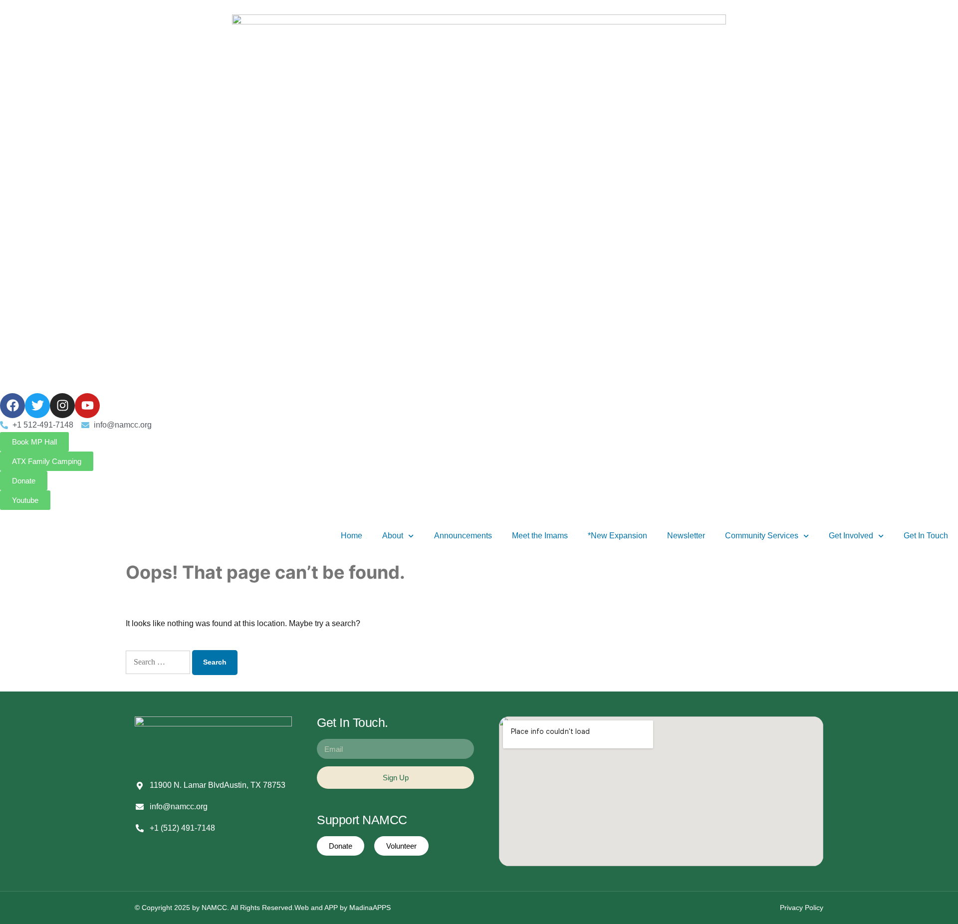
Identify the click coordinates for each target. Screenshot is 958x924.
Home (351, 535)
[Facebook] (12, 405)
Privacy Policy (801, 908)
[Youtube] (87, 405)
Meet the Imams (540, 535)
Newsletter (686, 535)
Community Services (761, 535)
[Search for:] (158, 662)
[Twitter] (37, 405)
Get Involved (851, 535)
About (392, 535)
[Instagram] (62, 405)
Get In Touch (926, 535)
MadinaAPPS (370, 908)
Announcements (463, 535)
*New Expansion (617, 535)
